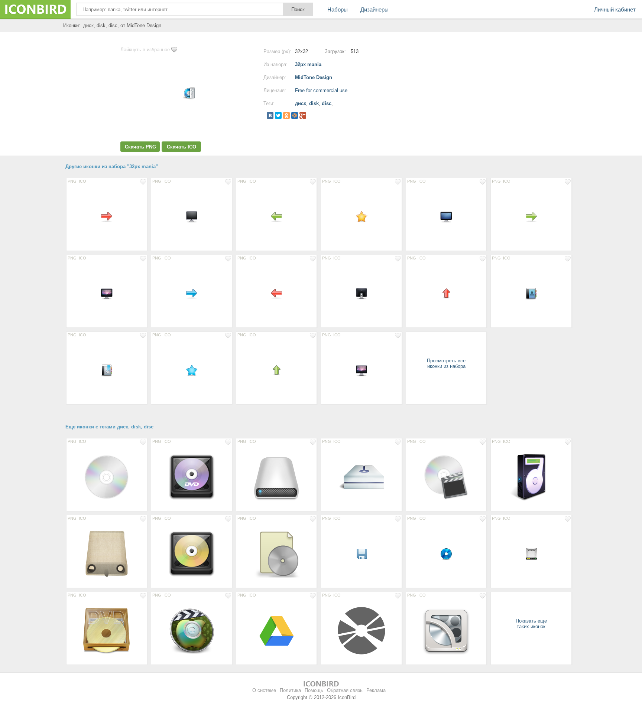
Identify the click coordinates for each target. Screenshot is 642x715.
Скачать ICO (181, 147)
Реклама (376, 690)
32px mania (308, 64)
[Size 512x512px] (107, 553)
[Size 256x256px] (107, 476)
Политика (290, 690)
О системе (264, 690)
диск (300, 103)
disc (326, 103)
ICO (82, 181)
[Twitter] (278, 115)
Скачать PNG (140, 147)
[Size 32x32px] (107, 216)
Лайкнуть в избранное (145, 49)
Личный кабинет (615, 9)
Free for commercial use (321, 90)
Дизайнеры (374, 9)
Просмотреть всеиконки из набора (446, 363)
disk (314, 103)
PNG (72, 181)
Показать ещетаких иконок (531, 623)
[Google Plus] (302, 115)
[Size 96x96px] (276, 630)
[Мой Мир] (294, 115)
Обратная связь (345, 690)
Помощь (314, 690)
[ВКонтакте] (270, 115)
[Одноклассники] (286, 115)
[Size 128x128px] (191, 476)
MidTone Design (313, 77)
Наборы (337, 9)
